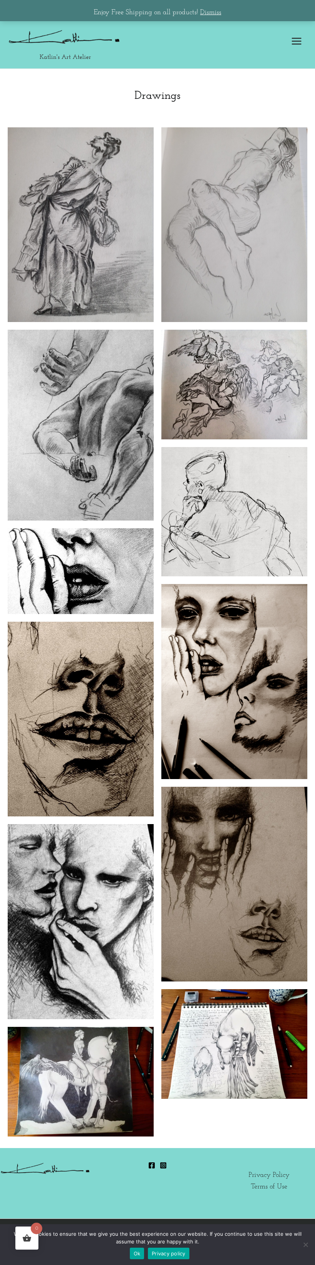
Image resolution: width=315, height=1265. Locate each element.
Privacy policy (169, 1253)
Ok (137, 1253)
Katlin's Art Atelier (65, 57)
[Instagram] (163, 1165)
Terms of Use (269, 1186)
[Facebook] (151, 1165)
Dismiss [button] (210, 12)
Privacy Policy (269, 1175)
